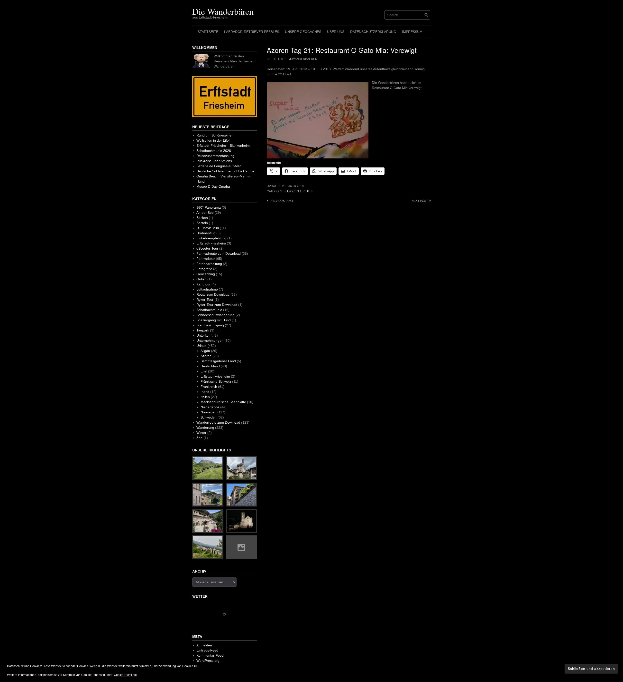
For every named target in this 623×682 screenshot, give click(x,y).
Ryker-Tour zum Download (216, 305)
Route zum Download (212, 294)
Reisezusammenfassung (215, 156)
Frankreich (209, 387)
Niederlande (210, 407)
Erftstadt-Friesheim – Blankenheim (223, 145)
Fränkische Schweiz (216, 381)
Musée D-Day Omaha (213, 186)
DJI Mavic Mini (207, 228)
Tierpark (202, 330)
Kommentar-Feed (210, 655)
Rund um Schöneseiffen (214, 135)
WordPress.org (208, 661)
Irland (205, 392)
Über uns (335, 32)
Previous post (281, 201)
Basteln (202, 223)
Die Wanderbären (223, 11)
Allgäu (205, 351)
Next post (420, 201)
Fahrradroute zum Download (218, 253)
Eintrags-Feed (207, 650)
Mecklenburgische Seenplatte (223, 402)
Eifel (204, 371)
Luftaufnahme (207, 289)
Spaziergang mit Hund (213, 320)
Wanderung (205, 427)
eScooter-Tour (207, 248)
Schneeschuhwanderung (215, 315)
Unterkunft (204, 335)
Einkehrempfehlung (211, 238)
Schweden (209, 417)
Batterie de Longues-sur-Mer (218, 166)
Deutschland (210, 366)
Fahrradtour (205, 259)
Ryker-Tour (204, 300)
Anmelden (204, 645)
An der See (205, 212)
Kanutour (203, 284)
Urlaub (306, 191)
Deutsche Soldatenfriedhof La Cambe (225, 171)
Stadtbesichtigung (210, 325)
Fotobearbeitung (209, 264)
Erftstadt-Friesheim (211, 243)
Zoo (199, 438)
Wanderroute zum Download (218, 422)
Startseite (208, 32)
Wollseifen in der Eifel (212, 140)
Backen (202, 218)
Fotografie (204, 269)
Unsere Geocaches (303, 32)
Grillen (201, 279)
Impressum (412, 32)
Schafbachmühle (209, 310)
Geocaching (205, 274)
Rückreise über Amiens (214, 161)
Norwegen (208, 412)
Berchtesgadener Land (218, 361)
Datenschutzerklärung (373, 32)
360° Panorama (208, 207)
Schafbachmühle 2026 (213, 151)
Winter (201, 433)
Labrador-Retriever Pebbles (251, 32)
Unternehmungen (209, 340)
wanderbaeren (304, 59)
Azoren (293, 191)
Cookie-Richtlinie (125, 675)
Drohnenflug (205, 233)
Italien (205, 397)
